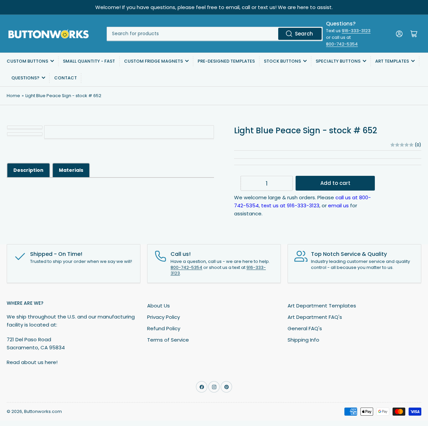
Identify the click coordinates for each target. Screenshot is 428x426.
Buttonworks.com (43, 411)
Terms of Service (168, 339)
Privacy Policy (163, 317)
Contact (65, 78)
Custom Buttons (27, 61)
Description (28, 170)
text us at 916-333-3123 (290, 205)
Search (304, 33)
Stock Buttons (282, 61)
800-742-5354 (342, 44)
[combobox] (215, 34)
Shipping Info (303, 339)
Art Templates (392, 61)
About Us (158, 305)
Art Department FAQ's (315, 317)
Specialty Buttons (338, 61)
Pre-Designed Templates (226, 61)
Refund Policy (163, 328)
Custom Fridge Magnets (153, 61)
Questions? (25, 78)
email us (338, 205)
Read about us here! (32, 362)
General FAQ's (305, 328)
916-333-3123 (356, 30)
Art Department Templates (322, 305)
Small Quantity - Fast (89, 61)
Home (13, 95)
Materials (71, 170)
